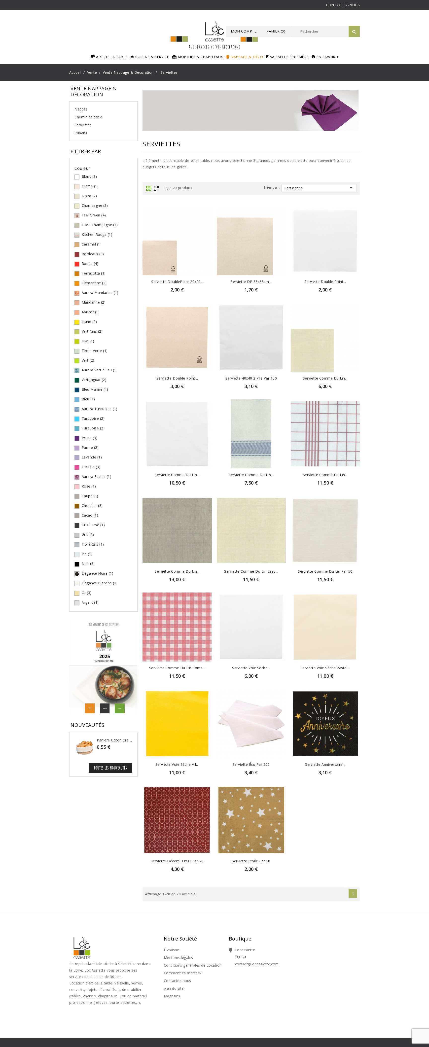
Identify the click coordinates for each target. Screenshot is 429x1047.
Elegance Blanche (100, 583)
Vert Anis (92, 331)
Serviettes (83, 125)
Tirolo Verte (95, 350)
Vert (88, 360)
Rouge (90, 263)
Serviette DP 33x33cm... (251, 281)
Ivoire (89, 195)
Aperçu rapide (177, 233)
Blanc (89, 176)
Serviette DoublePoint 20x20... (177, 281)
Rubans (80, 133)
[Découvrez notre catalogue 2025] (103, 668)
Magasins (172, 996)
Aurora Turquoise (99, 408)
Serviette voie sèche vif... (177, 764)
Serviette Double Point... (325, 281)
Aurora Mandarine (100, 292)
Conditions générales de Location (193, 965)
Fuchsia (91, 466)
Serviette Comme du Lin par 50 (325, 571)
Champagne (95, 205)
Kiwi (88, 341)
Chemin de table (88, 117)
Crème (90, 186)
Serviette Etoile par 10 (251, 861)
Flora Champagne (100, 224)
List (156, 188)
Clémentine (94, 282)
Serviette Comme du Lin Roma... (177, 667)
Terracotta (94, 273)
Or (87, 592)
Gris (88, 534)
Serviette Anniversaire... (325, 764)
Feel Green (94, 215)
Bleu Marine (95, 389)
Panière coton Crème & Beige (123, 740)
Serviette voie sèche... (251, 667)
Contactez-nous (177, 980)
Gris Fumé (93, 525)
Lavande (92, 457)
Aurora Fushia (96, 476)
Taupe (90, 495)
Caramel (92, 244)
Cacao (90, 515)
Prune (90, 437)
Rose (89, 486)
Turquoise (93, 418)
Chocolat (92, 505)
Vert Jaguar (94, 379)
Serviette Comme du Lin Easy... (251, 571)
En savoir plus (177, 244)
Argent (90, 602)
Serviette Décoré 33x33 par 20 (177, 861)
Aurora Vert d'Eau (100, 370)
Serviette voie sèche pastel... (325, 667)
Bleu (88, 399)
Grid (148, 188)
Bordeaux (93, 253)
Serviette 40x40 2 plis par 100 (251, 378)
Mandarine (94, 302)
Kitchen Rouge (97, 234)
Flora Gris (93, 544)
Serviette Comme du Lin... (325, 378)
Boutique (240, 938)
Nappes (81, 109)
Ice (87, 554)
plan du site (174, 988)
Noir (88, 563)
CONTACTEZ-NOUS (343, 4)
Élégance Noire (97, 573)
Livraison (171, 949)
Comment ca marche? (183, 973)
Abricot (91, 312)
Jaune (89, 321)
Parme (90, 447)
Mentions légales (178, 957)
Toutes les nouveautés (110, 767)
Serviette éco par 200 (251, 764)
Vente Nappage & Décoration (94, 91)
